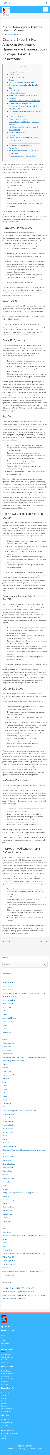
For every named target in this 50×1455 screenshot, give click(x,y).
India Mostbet (7, 1103)
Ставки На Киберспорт (17, 116)
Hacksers (5, 1096)
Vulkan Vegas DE (8, 1257)
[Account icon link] (45, 3)
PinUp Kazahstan (8, 1207)
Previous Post (7, 941)
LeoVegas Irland (7, 1121)
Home (3, 1335)
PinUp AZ (5, 1196)
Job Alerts (4, 1360)
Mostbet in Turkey (8, 1157)
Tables (4, 1239)
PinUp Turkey (7, 1214)
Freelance (4, 1403)
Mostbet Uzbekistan (8, 1178)
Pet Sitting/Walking (7, 1430)
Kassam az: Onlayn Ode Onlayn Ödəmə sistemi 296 (19, 1111)
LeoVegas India (7, 1118)
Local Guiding (5, 1420)
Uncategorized (8, 34)
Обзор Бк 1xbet (14, 90)
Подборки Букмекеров (17, 72)
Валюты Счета (14, 148)
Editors (4, 1086)
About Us (4, 1338)
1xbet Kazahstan (7, 1004)
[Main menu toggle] (45, 9)
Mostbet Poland (7, 1168)
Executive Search (6, 1379)
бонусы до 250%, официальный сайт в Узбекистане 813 (22, 1271)
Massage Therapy (6, 1422)
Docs (4, 1082)
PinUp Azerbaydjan (8, 1200)
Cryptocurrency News (9, 1075)
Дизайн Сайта (14, 74)
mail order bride (7, 1128)
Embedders (6, 1089)
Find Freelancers (6, 1376)
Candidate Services (7, 1357)
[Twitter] (6, 1327)
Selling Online (5, 1436)
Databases (5, 1078)
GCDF (3, 1340)
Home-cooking (6, 1411)
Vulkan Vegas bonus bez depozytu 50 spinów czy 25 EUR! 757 (23, 1253)
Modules (5, 1139)
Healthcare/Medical (7, 1409)
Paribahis (5, 1189)
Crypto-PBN (6, 1071)
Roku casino (6, 1221)
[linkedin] (9, 1327)
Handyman (4, 1406)
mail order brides (8, 1132)
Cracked (5, 1068)
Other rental (5, 1428)
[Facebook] (2, 1327)
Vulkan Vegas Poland (9, 1261)
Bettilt (4, 1029)
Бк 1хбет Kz (13, 98)
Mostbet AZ (6, 1143)
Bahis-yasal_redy (8, 1021)
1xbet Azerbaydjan (8, 1000)
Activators (5, 1011)
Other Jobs (4, 1425)
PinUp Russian (7, 1210)
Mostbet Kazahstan (8, 1164)
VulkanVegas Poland (9, 1264)
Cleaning (4, 1395)
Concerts (5, 1064)
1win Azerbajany (7, 982)
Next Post (43, 941)
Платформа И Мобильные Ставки (20, 103)
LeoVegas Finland (8, 1114)
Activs (4, 1014)
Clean (4, 1036)
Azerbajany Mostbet (9, 1018)
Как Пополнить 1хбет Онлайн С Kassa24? (23, 127)
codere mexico (7, 1050)
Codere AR (6, 1039)
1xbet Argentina (7, 986)
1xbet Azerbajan (7, 990)
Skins (4, 1228)
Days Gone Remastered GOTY (12, 1288)
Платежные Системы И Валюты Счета (22, 156)
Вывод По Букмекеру (16, 77)
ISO (3, 1107)
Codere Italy (6, 1047)
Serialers (5, 1225)
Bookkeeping (6, 1032)
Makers (4, 1136)
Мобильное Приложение (17, 93)
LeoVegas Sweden (8, 1125)
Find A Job (4, 1362)
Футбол (11, 80)
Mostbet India (7, 1160)
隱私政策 (29, 1446)
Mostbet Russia (7, 1171)
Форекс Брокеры (8, 1275)
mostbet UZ (6, 1175)
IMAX (4, 1100)
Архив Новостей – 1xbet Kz (18, 119)
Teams (4, 1243)
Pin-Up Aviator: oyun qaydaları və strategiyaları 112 (19, 1193)
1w (3, 979)
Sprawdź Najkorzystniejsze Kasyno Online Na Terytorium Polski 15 (24, 1235)
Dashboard (4, 1381)
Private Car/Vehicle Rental (9, 1433)
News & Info (6, 1182)
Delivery (4, 1398)
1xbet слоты (39, 928)
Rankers (5, 1218)
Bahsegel (5, 1025)
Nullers (4, 1185)
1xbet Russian (7, 1007)
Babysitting (5, 1393)
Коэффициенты (14, 130)
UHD (4, 1246)
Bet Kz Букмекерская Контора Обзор (21, 82)
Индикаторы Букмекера (17, 132)
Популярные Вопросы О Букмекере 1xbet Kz (24, 101)
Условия (12, 135)
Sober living (6, 1232)
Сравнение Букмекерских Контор (20, 145)
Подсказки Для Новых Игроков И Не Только (24, 143)
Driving (3, 1401)
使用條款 (21, 1446)
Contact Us (4, 1346)
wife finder (6, 1268)
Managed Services (7, 1374)
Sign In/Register (6, 1354)
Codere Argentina (8, 1043)
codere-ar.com (7, 1054)
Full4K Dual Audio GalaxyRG (12, 1292)
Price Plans (4, 1384)
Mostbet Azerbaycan (9, 1146)
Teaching (4, 1438)
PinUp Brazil (6, 1203)
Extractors (5, 1093)
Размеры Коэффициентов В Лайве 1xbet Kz (24, 95)
